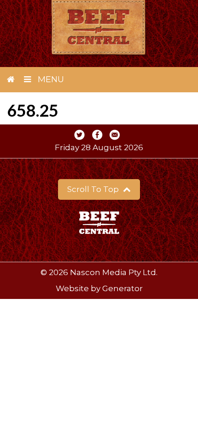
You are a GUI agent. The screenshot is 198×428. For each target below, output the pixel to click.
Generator (122, 288)
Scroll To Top (94, 189)
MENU (49, 79)
